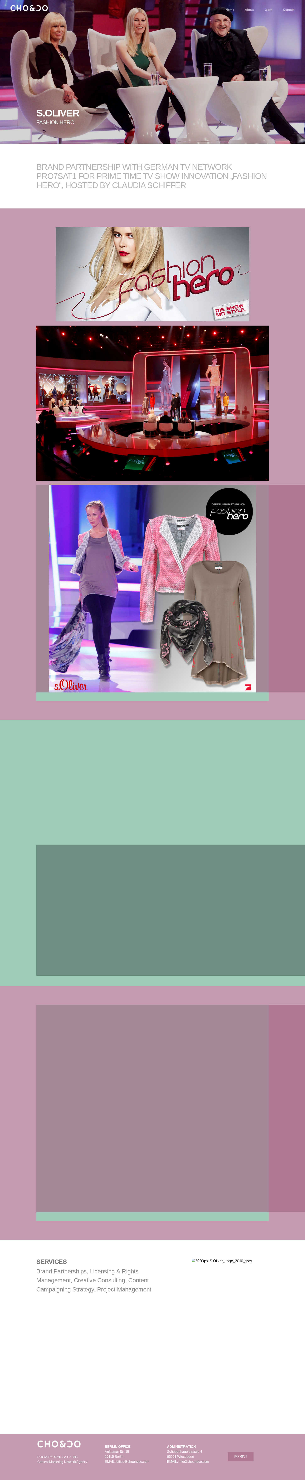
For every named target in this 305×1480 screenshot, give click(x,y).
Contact (288, 9)
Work (268, 9)
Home (230, 9)
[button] (152, 694)
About (249, 9)
